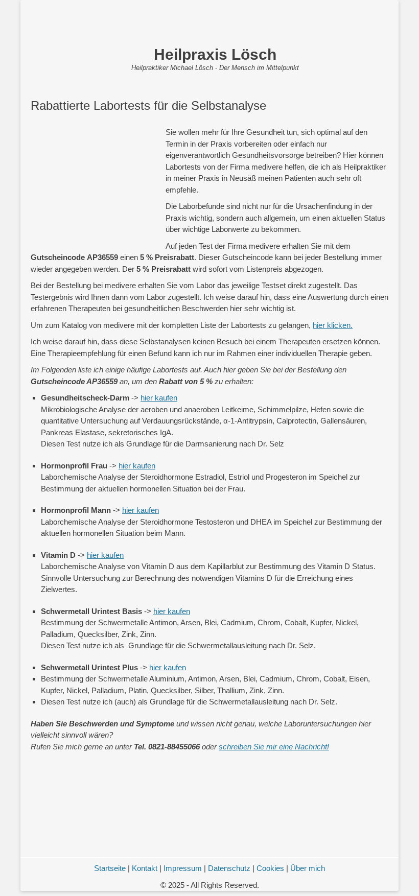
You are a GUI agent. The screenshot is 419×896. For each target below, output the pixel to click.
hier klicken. (333, 325)
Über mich (307, 868)
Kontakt (144, 868)
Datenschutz (229, 868)
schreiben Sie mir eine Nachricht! (274, 746)
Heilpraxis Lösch (215, 54)
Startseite (110, 868)
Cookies (270, 868)
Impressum (183, 868)
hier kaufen (159, 397)
